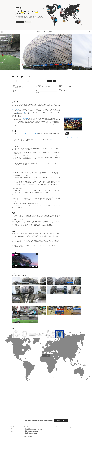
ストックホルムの (24, 118)
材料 (39, 80)
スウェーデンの (28, 133)
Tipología (13, 432)
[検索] (87, 32)
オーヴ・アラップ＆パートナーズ (18, 87)
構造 (35, 80)
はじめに (14, 80)
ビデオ (44, 80)
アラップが (43, 109)
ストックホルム (34, 133)
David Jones (14, 304)
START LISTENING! (61, 420)
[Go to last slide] (2, 52)
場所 (51, 31)
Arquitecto (13, 429)
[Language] (90, 32)
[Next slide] (89, 52)
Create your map (20, 21)
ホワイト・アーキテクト (17, 86)
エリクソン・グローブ (52, 139)
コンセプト (25, 80)
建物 (39, 31)
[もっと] (55, 32)
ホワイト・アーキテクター (17, 109)
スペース (30, 80)
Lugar (12, 431)
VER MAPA (46, 355)
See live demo (27, 21)
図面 (54, 80)
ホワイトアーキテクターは (19, 112)
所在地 (19, 80)
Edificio (12, 428)
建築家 (45, 31)
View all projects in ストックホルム (73, 137)
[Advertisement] (73, 107)
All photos (49, 80)
